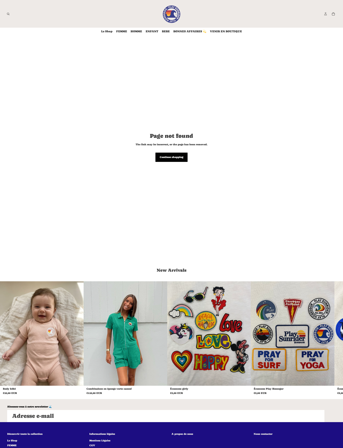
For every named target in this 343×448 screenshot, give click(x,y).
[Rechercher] (8, 14)
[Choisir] (78, 380)
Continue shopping (171, 157)
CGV (92, 445)
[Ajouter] (245, 380)
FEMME (12, 445)
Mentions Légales (99, 440)
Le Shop (12, 440)
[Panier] (333, 14)
